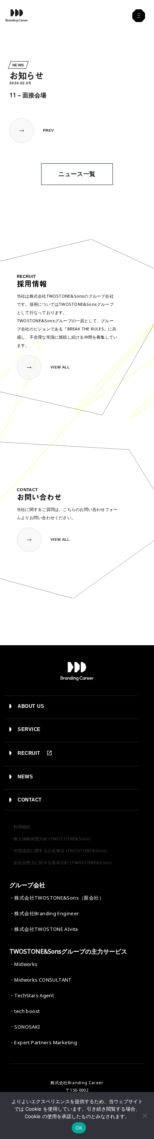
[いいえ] (144, 1115)
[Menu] (139, 15)
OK (79, 1128)
